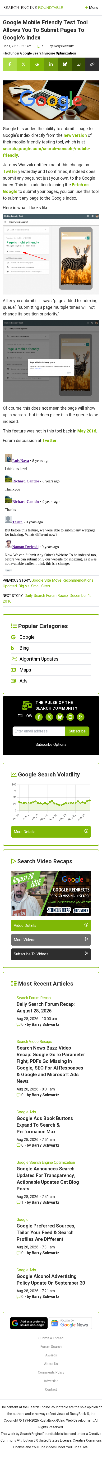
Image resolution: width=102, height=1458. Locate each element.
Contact (51, 1389)
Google (22, 1219)
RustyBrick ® (49, 1420)
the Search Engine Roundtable (46, 1407)
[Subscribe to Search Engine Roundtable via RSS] (80, 717)
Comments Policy (51, 1372)
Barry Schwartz (63, 46)
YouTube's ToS (77, 1447)
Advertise (51, 1381)
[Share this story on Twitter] (23, 64)
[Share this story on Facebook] (10, 64)
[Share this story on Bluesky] (65, 64)
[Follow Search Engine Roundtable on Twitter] (49, 717)
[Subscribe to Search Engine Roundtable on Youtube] (70, 717)
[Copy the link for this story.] (92, 64)
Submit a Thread (51, 1338)
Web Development (80, 1420)
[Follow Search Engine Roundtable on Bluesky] (60, 717)
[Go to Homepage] (33, 7)
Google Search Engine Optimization (48, 53)
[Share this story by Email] (78, 64)
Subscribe (77, 731)
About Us (51, 1364)
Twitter (10, 171)
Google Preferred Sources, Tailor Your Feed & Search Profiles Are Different (46, 1232)
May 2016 (86, 430)
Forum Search (51, 1347)
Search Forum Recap (34, 998)
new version (75, 135)
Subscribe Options (51, 744)
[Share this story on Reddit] (37, 64)
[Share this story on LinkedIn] (51, 64)
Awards (51, 1355)
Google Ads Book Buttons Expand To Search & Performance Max (45, 1124)
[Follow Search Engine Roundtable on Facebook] (39, 717)
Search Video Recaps (34, 1041)
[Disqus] (51, 511)
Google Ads (26, 1112)
